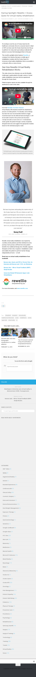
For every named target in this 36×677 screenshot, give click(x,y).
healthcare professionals (8, 317)
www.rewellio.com (22, 288)
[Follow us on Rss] (34, 382)
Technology (6, 637)
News (4, 567)
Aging (4, 473)
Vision (4, 653)
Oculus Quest (16, 6)
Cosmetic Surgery (8, 496)
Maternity (6, 543)
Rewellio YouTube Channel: (15, 107)
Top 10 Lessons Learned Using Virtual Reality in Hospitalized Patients (25, 341)
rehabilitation (23, 317)
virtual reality (11, 320)
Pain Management (8, 590)
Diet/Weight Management (11, 508)
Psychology (6, 618)
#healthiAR (8, 315)
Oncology (6, 586)
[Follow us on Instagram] (31, 382)
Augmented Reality (8, 477)
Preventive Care (7, 610)
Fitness (5, 516)
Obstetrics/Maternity (9, 571)
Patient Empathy (8, 594)
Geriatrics (6, 524)
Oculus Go (6, 574)
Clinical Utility (6, 6)
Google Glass (7, 531)
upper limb (4, 320)
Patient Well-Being (8, 598)
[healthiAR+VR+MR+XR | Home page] (6, 2)
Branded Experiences (9, 484)
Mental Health (7, 551)
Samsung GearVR (8, 625)
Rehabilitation (7, 8)
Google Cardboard (8, 527)
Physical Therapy (27, 6)
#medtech (14, 315)
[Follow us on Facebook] (26, 382)
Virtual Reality (7, 649)
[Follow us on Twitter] (23, 382)
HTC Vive (5, 535)
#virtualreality (22, 315)
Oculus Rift (6, 582)
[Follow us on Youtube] (28, 382)
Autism (5, 480)
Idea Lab (5, 539)
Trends (5, 645)
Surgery (5, 629)
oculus (16, 317)
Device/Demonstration (10, 504)
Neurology (6, 563)
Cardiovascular (7, 488)
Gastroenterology (8, 520)
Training (5, 641)
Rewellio (25, 55)
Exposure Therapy (8, 512)
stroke (29, 317)
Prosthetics (6, 614)
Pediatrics (6, 602)
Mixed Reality (7, 559)
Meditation (6, 547)
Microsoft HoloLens (9, 555)
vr (16, 320)
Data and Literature (9, 500)
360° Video (6, 469)
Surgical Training (8, 633)
